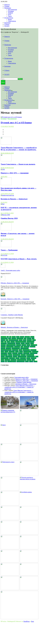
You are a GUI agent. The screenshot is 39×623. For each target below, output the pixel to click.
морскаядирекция (6, 350)
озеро (2, 351)
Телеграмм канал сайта (21, 377)
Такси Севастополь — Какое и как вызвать (18, 164)
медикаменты (16, 348)
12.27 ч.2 (3, 337)
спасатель (23, 358)
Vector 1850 (4, 338)
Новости (7, 4)
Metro (18, 337)
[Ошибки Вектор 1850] (5, 215)
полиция (15, 353)
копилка (18, 345)
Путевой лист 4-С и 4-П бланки (16, 122)
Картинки (7, 22)
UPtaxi (32, 337)
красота (23, 345)
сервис (17, 358)
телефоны (13, 360)
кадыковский (11, 343)
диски (20, 340)
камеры (18, 343)
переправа (4, 353)
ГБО (33, 338)
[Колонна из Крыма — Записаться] (7, 195)
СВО (36, 356)
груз (7, 340)
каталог (27, 343)
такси (2, 360)
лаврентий (34, 345)
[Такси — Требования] (6, 246)
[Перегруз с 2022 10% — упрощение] (3, 169)
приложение (16, 355)
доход (34, 340)
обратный (33, 350)
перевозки (35, 351)
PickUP (22, 337)
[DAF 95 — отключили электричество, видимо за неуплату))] (2, 204)
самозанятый (31, 356)
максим (3, 348)
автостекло (20, 338)
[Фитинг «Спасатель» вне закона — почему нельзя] (6, 230)
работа (3, 356)
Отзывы (6, 6)
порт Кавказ (33, 353)
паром (21, 351)
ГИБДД (3, 340)
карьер (23, 343)
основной (12, 351)
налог (20, 350)
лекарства (17, 346)
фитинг (29, 360)
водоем (29, 338)
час (6, 361)
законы (12, 342)
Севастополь (12, 21)
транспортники (21, 360)
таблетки (33, 358)
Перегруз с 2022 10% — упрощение (15, 173)
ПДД (9, 14)
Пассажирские (12, 9)
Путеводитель (8, 18)
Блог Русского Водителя (8, 29)
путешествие (30, 355)
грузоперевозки (13, 340)
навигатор (15, 350)
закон (8, 342)
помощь (20, 353)
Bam (32, 621)
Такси (10, 16)
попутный (26, 353)
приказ (10, 355)
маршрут (8, 348)
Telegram (27, 337)
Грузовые (11, 11)
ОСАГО (6, 26)
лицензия (26, 346)
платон (9, 353)
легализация (10, 346)
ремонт (15, 356)
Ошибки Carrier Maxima (24, 382)
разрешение (8, 356)
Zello (9, 338)
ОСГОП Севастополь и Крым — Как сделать (19, 259)
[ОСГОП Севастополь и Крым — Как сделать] (4, 255)
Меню (3, 82)
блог (25, 338)
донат (24, 340)
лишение (32, 346)
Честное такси (11, 361)
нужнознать (26, 350)
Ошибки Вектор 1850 (9, 218)
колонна (3, 345)
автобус (13, 338)
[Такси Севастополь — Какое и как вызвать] (6, 160)
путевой (23, 355)
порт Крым (4, 355)
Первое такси (27, 351)
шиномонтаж (21, 361)
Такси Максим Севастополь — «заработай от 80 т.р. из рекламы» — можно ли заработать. (19, 149)
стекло (28, 358)
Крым (10, 19)
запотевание (30, 342)
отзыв (17, 351)
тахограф (7, 360)
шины (27, 361)
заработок (4, 343)
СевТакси (12, 358)
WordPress (26, 621)
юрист (35, 361)
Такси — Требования (9, 250)
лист (21, 346)
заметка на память (20, 342)
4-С (10, 337)
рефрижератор (22, 356)
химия (3, 361)
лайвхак (3, 346)
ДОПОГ (10, 13)
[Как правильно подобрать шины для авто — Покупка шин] (6, 184)
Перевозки (7, 8)
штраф (31, 361)
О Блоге (6, 24)
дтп (5, 342)
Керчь (32, 343)
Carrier (14, 337)
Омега (6, 351)
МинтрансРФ (24, 348)
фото (33, 360)
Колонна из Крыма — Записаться (14, 199)
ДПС (2, 342)
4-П (8, 337)
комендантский (11, 345)
